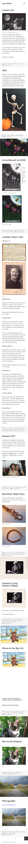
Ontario (3, 622)
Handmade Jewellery (18, 554)
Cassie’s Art (8, 10)
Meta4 (6, 231)
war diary (21, 429)
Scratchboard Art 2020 (13, 160)
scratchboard (11, 231)
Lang (13, 620)
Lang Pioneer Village (18, 620)
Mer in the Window (12, 741)
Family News (20, 487)
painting (7, 713)
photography (8, 622)
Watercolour (16, 713)
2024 (4, 70)
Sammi (7, 488)
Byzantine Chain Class (13, 494)
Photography (5, 620)
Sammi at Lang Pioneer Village (10, 584)
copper (12, 554)
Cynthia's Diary (8, 429)
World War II (11, 430)
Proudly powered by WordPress (9, 842)
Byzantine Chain (7, 554)
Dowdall (23, 831)
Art (22, 230)
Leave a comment (7, 65)
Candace (4, 488)
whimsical (21, 713)
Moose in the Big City (13, 648)
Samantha (14, 622)
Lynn (13, 63)
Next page (26, 838)
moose (3, 713)
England (13, 429)
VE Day (17, 429)
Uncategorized (19, 63)
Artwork (18, 230)
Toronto (11, 713)
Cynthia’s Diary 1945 (12, 237)
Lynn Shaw (6, 3)
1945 (3, 429)
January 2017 (9, 436)
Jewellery (23, 552)
